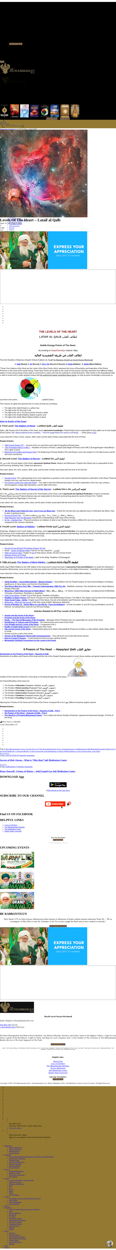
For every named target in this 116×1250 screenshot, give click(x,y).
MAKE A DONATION (58, 926)
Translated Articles (15, 1224)
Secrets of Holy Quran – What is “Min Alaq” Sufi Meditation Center (33, 760)
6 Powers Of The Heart (39, 749)
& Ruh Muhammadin (11, 749)
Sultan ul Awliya (14, 1235)
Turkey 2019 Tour (15, 1242)
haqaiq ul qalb (74, 749)
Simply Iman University (13, 831)
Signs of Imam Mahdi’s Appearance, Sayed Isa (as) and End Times (31, 1157)
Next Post (3, 764)
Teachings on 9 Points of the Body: (19, 557)
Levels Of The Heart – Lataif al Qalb (21, 1180)
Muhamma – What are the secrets (18, 602)
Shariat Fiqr (58, 1061)
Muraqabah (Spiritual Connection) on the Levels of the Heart (30, 640)
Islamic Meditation (15, 1147)
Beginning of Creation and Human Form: (21, 452)
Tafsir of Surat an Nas (13, 553)
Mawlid (11, 1244)
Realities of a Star (15, 1182)
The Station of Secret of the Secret (33, 489)
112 (28, 595)
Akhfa (86, 364)
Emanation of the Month (17, 1220)
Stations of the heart (77, 751)
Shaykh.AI (12, 1215)
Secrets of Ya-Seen (15, 1164)
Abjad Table (13, 1200)
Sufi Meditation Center (13, 829)
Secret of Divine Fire (13, 515)
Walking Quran (14, 1160)
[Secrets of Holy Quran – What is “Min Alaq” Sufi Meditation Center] (17, 755)
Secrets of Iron (10, 478)
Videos (7, 1206)
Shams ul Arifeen (15, 1166)
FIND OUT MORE (58, 1044)
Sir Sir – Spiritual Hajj (13, 520)
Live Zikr (12, 1217)
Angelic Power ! (57, 749)
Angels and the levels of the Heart (19, 615)
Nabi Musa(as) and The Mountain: (18, 518)
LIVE (2, 62)
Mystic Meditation (58, 1068)
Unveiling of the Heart (92, 751)
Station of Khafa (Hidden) (61, 751)
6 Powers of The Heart (16, 1184)
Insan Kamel (13, 1177)
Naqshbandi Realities (16, 1171)
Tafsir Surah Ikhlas (12, 595)
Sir (10, 1187)
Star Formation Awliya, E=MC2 (17, 448)
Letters (7, 1197)
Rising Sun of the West (17, 1175)
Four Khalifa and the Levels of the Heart (22, 625)
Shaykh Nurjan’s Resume (17, 1238)
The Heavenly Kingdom (17, 1158)
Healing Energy (14, 1151)
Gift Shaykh (65, 118)
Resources (8, 1207)
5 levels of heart (25, 749)
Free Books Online (15, 1218)
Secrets (7, 1169)
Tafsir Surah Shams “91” (14, 445)
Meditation (8, 1146)
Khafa (70, 364)
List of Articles (14, 1153)
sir (41, 751)
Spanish (11, 228)
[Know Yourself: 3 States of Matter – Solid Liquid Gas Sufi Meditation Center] (16, 767)
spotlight (49, 751)
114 (33, 553)
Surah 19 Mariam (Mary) (21, 551)
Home (1, 129)
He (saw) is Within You (17, 1162)
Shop (6, 1246)
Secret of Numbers (15, 1202)
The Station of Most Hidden (31, 562)
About (7, 1231)
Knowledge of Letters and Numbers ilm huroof (25, 1198)
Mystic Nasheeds (15, 1213)
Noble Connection (15, 1149)
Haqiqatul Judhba (85, 749)
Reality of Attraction (17, 751)
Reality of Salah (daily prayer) (17, 627)
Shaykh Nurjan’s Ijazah (17, 1237)
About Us (12, 1233)
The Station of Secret (29, 458)
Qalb (19, 364)
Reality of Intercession (32, 751)
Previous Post (4, 753)
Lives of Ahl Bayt (11, 825)
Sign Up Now (58, 840)
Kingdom (8, 1155)
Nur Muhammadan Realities (15, 827)
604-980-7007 (6, 1025)
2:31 (94, 433)
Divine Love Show (15, 1222)
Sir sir (44, 751)
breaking (66, 749)
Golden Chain (14, 1240)
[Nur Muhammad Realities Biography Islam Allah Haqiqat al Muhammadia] (58, 80)
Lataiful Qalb (104, 749)
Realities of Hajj (14, 1173)
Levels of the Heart (9, 129)
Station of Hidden (26, 526)
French (11, 229)
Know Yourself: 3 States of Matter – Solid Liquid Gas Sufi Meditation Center (37, 771)
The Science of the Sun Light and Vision (21, 483)
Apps (11, 1211)
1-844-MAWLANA (7, 1027)
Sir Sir (11, 1189)
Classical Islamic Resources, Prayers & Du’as (24, 1209)
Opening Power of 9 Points (15, 555)
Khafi (98, 749)
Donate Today (51, 118)
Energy (7, 1178)
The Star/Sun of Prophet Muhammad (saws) (23, 715)
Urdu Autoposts (14, 226)
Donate (7, 1247)
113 (36, 600)
